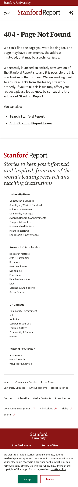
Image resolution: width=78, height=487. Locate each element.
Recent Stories (59, 388)
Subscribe (23, 398)
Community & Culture (21, 332)
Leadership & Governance (24, 235)
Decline (50, 479)
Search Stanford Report (27, 116)
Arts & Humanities (19, 258)
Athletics (14, 319)
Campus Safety (18, 328)
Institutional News (19, 231)
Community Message (21, 214)
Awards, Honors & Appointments (27, 218)
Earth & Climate (18, 266)
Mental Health (17, 359)
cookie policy (58, 469)
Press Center (62, 398)
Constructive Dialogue (21, 201)
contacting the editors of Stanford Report (36, 94)
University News (19, 194)
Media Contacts (42, 398)
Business (14, 262)
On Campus (16, 305)
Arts (11, 315)
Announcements (38, 388)
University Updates (14, 388)
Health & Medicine (19, 279)
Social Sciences (18, 292)
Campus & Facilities (20, 222)
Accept (27, 479)
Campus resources (20, 324)
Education (15, 275)
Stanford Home (21, 446)
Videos (8, 382)
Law (11, 284)
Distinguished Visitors (21, 226)
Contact (8, 398)
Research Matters (19, 254)
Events (13, 336)
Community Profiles (26, 382)
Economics (15, 271)
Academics (15, 355)
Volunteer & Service (20, 364)
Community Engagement (23, 311)
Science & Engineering (22, 288)
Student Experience (22, 349)
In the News (47, 382)
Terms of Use (50, 446)
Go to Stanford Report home (30, 123)
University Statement (21, 209)
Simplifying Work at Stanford (25, 205)
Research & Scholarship (24, 247)
